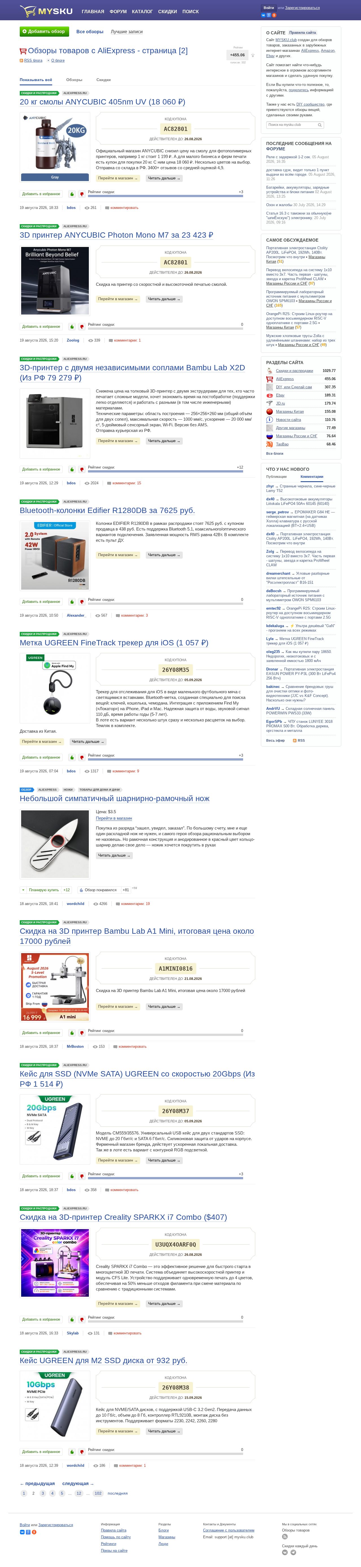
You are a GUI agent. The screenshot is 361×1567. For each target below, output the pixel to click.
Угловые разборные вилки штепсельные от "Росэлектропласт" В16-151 (297, 578)
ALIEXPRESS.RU (75, 93)
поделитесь (299, 90)
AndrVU (273, 708)
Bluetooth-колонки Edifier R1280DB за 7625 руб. (107, 510)
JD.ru (280, 403)
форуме (275, 148)
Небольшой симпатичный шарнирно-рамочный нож (115, 798)
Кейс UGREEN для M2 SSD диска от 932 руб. (104, 1360)
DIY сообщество (310, 104)
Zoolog (73, 340)
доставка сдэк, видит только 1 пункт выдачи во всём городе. (297, 172)
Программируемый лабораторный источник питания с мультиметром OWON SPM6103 (295, 296)
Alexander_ (76, 615)
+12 (66, 890)
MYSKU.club (286, 40)
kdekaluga (275, 626)
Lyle (270, 639)
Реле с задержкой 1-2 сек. (288, 157)
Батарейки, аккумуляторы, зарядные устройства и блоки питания (297, 189)
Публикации (276, 477)
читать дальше (162, 178)
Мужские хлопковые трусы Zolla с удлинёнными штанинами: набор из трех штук (300, 340)
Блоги (164, 1530)
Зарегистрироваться (302, 8)
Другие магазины (290, 428)
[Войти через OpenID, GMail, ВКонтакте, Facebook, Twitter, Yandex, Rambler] (263, 15)
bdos (71, 208)
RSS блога (33, 60)
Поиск (190, 11)
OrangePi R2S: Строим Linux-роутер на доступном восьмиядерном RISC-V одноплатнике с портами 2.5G (299, 318)
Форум (118, 11)
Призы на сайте (114, 1550)
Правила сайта (302, 32)
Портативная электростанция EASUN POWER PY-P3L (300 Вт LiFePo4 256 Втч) (301, 673)
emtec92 (273, 608)
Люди (163, 1544)
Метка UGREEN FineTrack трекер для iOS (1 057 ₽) (114, 642)
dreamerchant (278, 573)
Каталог (142, 11)
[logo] (48, 11)
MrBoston (75, 1046)
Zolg (270, 551)
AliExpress (47, 789)
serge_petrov (277, 512)
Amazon (327, 50)
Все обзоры (90, 31)
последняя (118, 1493)
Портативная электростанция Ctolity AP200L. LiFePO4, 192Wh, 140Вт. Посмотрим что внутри (297, 252)
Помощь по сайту (116, 1537)
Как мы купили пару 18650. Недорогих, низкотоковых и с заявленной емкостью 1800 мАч (299, 656)
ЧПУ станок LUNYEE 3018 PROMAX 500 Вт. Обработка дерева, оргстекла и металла (299, 726)
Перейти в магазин (116, 178)
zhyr (270, 486)
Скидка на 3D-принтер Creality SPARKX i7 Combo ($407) (123, 1217)
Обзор (26, 789)
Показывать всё (36, 79)
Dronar (272, 669)
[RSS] (285, 1536)
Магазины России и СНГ (286, 283)
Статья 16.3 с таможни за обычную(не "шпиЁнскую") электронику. (298, 215)
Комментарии (312, 477)
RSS (301, 741)
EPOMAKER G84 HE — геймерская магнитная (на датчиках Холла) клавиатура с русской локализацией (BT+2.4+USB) (300, 519)
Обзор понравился (100, 890)
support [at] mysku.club (234, 1537)
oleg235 (273, 652)
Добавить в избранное (41, 194)
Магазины (167, 1537)
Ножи (68, 789)
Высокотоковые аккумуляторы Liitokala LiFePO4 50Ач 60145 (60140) (299, 501)
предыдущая (37, 1483)
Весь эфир (275, 741)
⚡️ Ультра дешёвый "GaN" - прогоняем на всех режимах (300, 628)
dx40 (270, 499)
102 (98, 1493)
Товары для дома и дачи (100, 789)
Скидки (167, 11)
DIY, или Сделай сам (294, 387)
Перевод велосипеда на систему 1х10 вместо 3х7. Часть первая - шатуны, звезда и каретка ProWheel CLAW (299, 274)
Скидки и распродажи (38, 93)
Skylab (73, 1333)
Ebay (270, 56)
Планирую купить (44, 890)
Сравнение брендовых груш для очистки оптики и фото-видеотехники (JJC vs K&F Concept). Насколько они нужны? (299, 693)
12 (79, 1493)
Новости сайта (288, 420)
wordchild (75, 904)
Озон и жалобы (279, 205)
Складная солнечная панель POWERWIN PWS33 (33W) (300, 710)
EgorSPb (274, 721)
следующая (78, 1483)
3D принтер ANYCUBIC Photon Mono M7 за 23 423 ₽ (116, 235)
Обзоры (74, 79)
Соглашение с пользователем (228, 1530)
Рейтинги (108, 1544)
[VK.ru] (285, 1552)
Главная (93, 11)
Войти (269, 8)
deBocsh (273, 591)
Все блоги (274, 454)
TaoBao (282, 444)
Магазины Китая (280, 327)
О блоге (58, 60)
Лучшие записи (127, 31)
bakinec (273, 687)
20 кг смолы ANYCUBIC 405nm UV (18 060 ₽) (102, 101)
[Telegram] (293, 1552)
